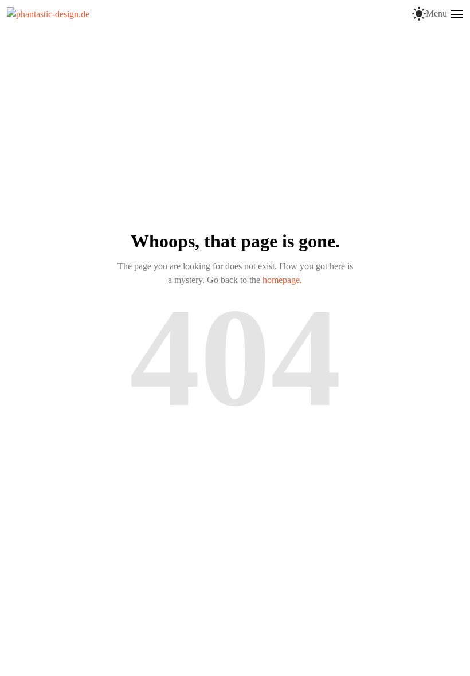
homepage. (282, 280)
